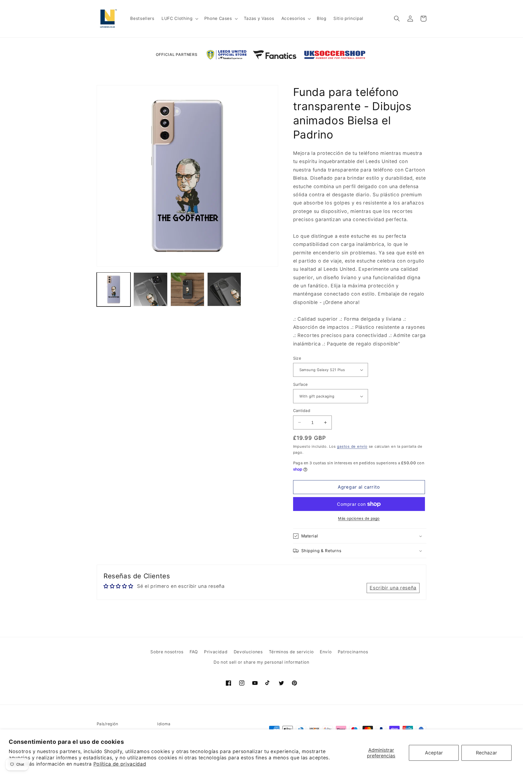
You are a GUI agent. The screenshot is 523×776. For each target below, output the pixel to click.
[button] (179, 18)
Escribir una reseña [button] (393, 588)
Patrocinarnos (353, 651)
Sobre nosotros (166, 651)
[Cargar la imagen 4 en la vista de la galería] (187, 289)
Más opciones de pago (359, 518)
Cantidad (302, 410)
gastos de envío (352, 446)
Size (297, 358)
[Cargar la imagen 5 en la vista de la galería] (224, 289)
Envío (326, 651)
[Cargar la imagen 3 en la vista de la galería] (150, 289)
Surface (300, 384)
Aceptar (434, 753)
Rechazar (486, 753)
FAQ (194, 651)
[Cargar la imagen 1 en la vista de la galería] (113, 289)
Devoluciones (248, 651)
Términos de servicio (291, 651)
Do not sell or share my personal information (261, 662)
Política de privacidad (119, 764)
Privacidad (216, 651)
